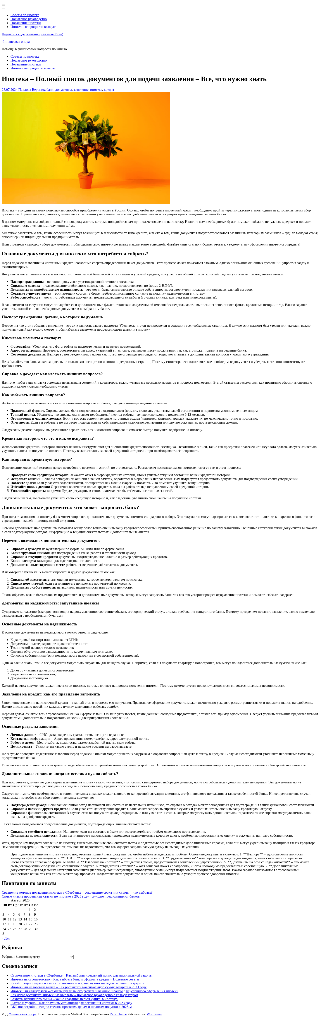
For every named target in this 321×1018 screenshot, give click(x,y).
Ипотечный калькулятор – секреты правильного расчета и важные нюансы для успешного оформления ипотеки (94, 991)
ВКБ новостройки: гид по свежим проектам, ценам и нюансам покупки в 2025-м (71, 1007)
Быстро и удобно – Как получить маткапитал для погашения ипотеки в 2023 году (71, 1003)
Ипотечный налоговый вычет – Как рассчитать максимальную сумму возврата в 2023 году (78, 987)
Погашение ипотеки (25, 23)
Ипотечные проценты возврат (32, 27)
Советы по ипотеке (24, 15)
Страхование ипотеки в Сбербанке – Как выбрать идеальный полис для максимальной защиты (81, 975)
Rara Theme (118, 1014)
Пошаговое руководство (28, 19)
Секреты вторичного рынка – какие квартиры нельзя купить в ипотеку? (64, 999)
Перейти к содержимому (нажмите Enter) (32, 34)
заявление (81, 89)
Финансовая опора (16, 41)
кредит (109, 89)
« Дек (6, 938)
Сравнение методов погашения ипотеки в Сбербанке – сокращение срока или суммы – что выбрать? (77, 892)
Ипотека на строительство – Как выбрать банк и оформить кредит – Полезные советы (74, 979)
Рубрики (8, 956)
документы (63, 89)
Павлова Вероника (32, 89)
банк (50, 89)
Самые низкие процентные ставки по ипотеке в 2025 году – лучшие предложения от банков (71, 896)
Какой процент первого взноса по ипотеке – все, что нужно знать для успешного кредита (77, 983)
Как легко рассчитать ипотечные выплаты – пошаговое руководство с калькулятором (74, 995)
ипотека (96, 89)
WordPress (154, 1014)
